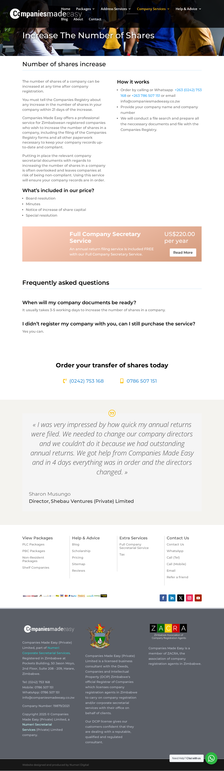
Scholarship (81, 551)
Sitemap (78, 564)
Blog (64, 19)
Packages (83, 9)
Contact (95, 19)
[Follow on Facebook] (163, 597)
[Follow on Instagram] (189, 597)
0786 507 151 (142, 381)
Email (171, 571)
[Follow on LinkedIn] (171, 597)
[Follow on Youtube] (198, 597)
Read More (183, 252)
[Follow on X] (180, 597)
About (78, 19)
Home (65, 9)
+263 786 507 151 (146, 96)
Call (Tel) (173, 557)
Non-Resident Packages (33, 559)
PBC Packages (33, 551)
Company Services (151, 9)
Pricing (77, 557)
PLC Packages (33, 544)
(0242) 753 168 (86, 381)
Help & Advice (186, 9)
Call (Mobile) (176, 564)
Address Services (114, 9)
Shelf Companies (35, 568)
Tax (122, 554)
